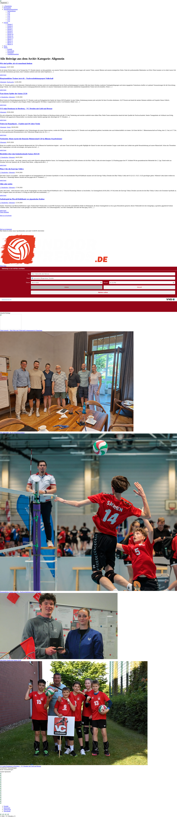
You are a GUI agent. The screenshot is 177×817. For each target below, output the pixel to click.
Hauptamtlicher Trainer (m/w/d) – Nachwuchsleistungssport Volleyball (26, 78)
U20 (8, 12)
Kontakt (9, 49)
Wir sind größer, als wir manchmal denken (16, 63)
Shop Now (3, 266)
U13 (8, 19)
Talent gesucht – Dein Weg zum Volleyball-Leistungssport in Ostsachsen (21, 330)
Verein (5, 47)
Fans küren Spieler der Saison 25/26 (13, 94)
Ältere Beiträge (4, 212)
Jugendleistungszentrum (11, 9)
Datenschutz (7, 809)
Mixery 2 (10, 41)
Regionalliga (7, 7)
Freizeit (6, 22)
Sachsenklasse (11, 11)
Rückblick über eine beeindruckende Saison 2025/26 (19, 154)
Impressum (7, 808)
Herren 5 (10, 29)
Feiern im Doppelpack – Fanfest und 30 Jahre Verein (20, 124)
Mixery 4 (10, 44)
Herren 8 (10, 31)
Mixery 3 (10, 42)
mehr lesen (3, 75)
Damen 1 (10, 24)
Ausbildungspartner (13, 54)
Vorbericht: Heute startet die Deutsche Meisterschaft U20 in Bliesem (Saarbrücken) (31, 139)
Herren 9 (10, 32)
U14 (8, 17)
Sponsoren (10, 52)
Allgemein (3, 67)
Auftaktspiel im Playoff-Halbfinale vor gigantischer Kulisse (22, 199)
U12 (8, 21)
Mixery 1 (10, 39)
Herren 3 (10, 27)
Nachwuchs (10, 82)
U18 (8, 14)
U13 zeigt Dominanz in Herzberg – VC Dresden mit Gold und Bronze (26, 109)
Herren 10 (10, 34)
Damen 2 (10, 26)
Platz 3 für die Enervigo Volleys (12, 169)
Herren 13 (10, 37)
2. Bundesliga (8, 6)
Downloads (10, 51)
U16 (8, 16)
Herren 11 (10, 36)
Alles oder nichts (6, 184)
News (5, 46)
